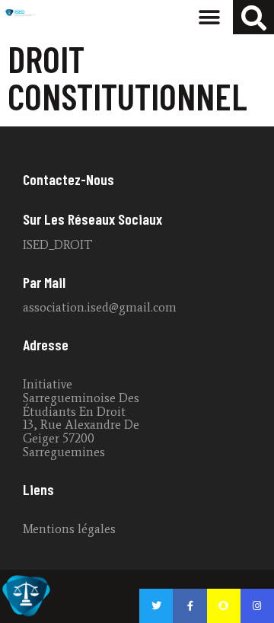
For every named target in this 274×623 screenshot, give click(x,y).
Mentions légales (69, 529)
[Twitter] (156, 605)
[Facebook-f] (189, 605)
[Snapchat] (224, 605)
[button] (209, 17)
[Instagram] (257, 605)
